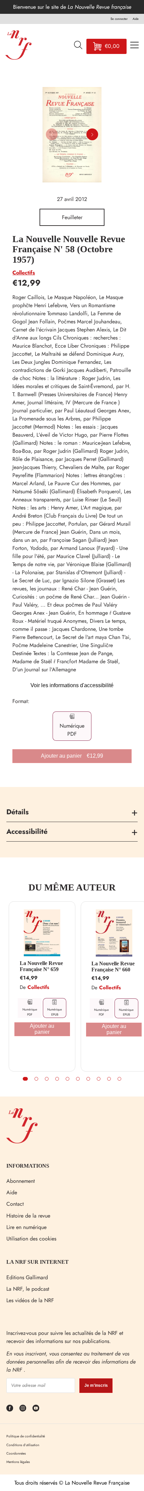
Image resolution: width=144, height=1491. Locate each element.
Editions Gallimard (27, 1277)
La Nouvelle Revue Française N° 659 (41, 966)
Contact (15, 1204)
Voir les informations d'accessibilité (72, 685)
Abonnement (20, 1181)
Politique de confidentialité (25, 1436)
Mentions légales (18, 1461)
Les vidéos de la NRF (30, 1300)
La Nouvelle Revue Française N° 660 (113, 966)
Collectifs (23, 272)
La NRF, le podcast (27, 1289)
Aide (11, 1192)
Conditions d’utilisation (22, 1445)
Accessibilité (27, 831)
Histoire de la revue (28, 1216)
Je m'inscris (96, 1385)
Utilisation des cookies (31, 1238)
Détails (17, 812)
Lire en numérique (26, 1227)
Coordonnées (16, 1453)
